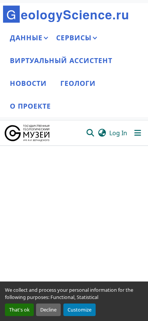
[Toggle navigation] (137, 133)
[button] (27, 132)
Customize (79, 309)
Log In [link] (118, 133)
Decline (48, 309)
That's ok (19, 309)
